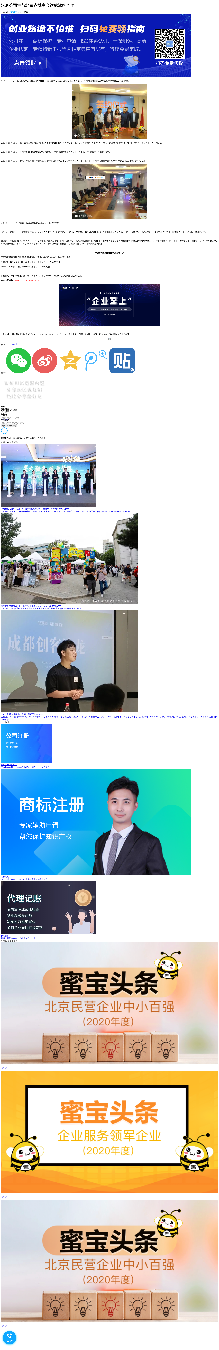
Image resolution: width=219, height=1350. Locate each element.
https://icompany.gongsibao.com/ (28, 280)
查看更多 (14, 442)
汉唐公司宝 (13, 344)
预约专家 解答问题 (9, 426)
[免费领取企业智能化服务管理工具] (109, 325)
